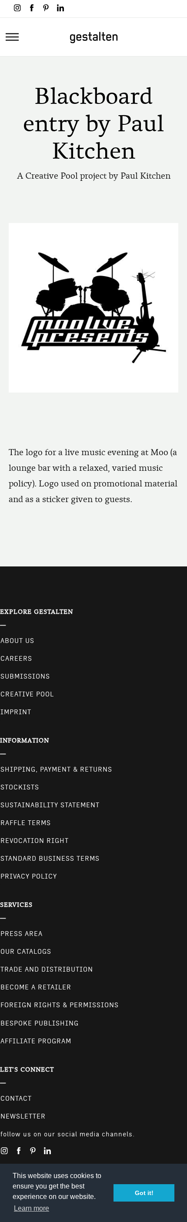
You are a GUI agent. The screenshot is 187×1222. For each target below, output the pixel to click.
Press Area (21, 934)
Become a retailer (35, 987)
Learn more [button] (31, 1208)
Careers (16, 659)
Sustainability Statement (50, 805)
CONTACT (16, 1098)
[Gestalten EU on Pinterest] (46, 7)
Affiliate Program (35, 1041)
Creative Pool (27, 694)
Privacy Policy (28, 876)
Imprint (15, 712)
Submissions (25, 676)
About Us (17, 641)
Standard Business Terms (50, 858)
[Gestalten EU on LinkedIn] (60, 7)
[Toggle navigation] (12, 37)
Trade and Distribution (46, 969)
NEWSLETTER (23, 1116)
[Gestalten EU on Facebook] (31, 7)
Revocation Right (34, 841)
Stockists (19, 787)
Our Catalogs (25, 952)
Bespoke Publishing (39, 1023)
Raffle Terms (25, 823)
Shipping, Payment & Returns (56, 769)
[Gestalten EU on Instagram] (17, 7)
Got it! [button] (144, 1192)
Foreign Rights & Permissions (59, 1005)
